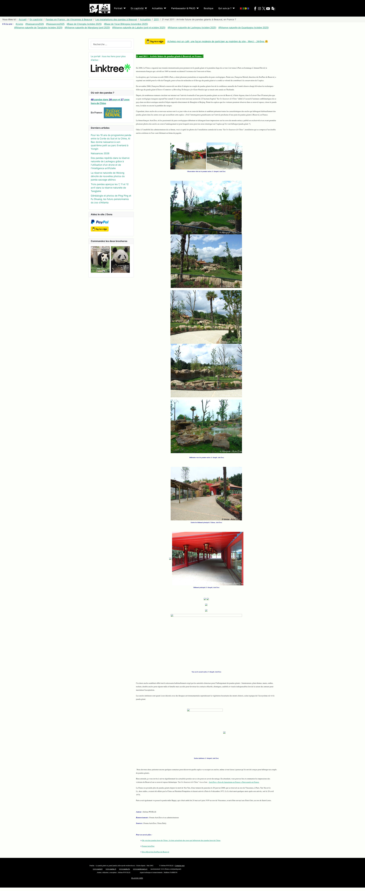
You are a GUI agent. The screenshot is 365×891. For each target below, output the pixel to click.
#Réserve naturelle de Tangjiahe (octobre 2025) (38, 27)
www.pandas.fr (111, 869)
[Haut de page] (361, 887)
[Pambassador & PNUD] (197, 8)
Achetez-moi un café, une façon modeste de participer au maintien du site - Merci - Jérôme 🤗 (217, 41)
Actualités (157, 8)
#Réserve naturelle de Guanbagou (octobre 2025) (243, 27)
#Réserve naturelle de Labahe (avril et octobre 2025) (138, 27)
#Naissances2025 (55, 24)
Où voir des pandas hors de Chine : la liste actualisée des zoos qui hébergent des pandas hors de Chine (181, 840)
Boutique (208, 8)
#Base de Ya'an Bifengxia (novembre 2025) (126, 24)
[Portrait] (124, 8)
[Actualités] (164, 8)
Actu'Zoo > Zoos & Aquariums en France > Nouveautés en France (234, 782)
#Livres (19, 24)
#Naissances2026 (34, 24)
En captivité (137, 8)
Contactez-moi (179, 865)
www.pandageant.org (140, 869)
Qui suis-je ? (224, 8)
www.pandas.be (124, 869)
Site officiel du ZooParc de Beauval (155, 851)
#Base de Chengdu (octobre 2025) (84, 24)
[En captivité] (145, 8)
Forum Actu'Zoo (148, 846)
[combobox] (111, 44)
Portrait (118, 8)
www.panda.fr (98, 869)
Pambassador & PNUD (183, 8)
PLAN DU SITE (137, 878)
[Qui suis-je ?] (233, 8)
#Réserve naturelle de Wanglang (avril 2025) (87, 27)
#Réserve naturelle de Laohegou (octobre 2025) (192, 27)
